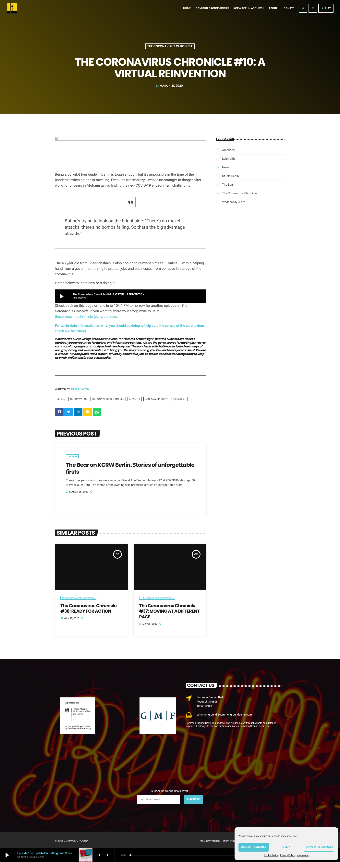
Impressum (303, 855)
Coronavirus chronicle (108, 399)
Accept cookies (253, 847)
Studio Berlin (230, 176)
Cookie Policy (271, 855)
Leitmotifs (229, 158)
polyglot (179, 399)
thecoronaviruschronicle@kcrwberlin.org (86, 317)
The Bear (72, 456)
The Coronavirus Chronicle (170, 46)
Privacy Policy (287, 855)
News (226, 167)
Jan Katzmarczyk (156, 399)
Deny (286, 847)
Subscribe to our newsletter (170, 791)
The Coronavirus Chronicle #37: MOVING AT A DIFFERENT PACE (169, 611)
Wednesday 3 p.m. (234, 202)
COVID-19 (134, 399)
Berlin (61, 399)
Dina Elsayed (80, 389)
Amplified (228, 150)
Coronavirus (79, 399)
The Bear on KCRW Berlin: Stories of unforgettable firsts (130, 468)
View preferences (320, 847)
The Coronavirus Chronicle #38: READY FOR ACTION (88, 608)
